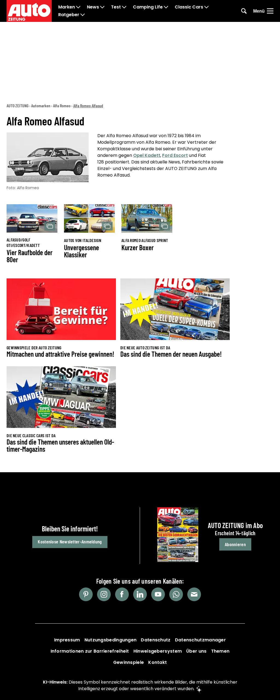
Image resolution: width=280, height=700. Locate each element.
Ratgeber (68, 15)
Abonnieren (235, 544)
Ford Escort (175, 155)
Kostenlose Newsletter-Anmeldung (70, 541)
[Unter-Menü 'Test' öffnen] (124, 7)
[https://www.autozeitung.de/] (29, 11)
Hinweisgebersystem (157, 651)
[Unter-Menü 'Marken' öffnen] (78, 7)
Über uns (196, 651)
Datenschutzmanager (200, 640)
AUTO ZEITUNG (17, 105)
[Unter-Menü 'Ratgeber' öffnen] (82, 14)
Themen (220, 651)
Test (116, 7)
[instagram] (104, 594)
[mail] (194, 594)
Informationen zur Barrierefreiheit (90, 651)
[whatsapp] (176, 594)
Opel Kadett (146, 155)
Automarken (40, 105)
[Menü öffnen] (270, 11)
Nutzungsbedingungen (110, 640)
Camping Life (148, 7)
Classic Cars (189, 7)
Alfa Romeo (62, 105)
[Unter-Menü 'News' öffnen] (102, 7)
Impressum (67, 640)
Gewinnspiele (128, 662)
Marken (66, 7)
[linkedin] (140, 594)
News (93, 7)
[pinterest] (86, 594)
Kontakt (157, 662)
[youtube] (158, 594)
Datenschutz (155, 640)
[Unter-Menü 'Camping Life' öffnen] (166, 7)
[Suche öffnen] (244, 11)
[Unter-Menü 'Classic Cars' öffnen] (206, 7)
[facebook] (122, 594)
